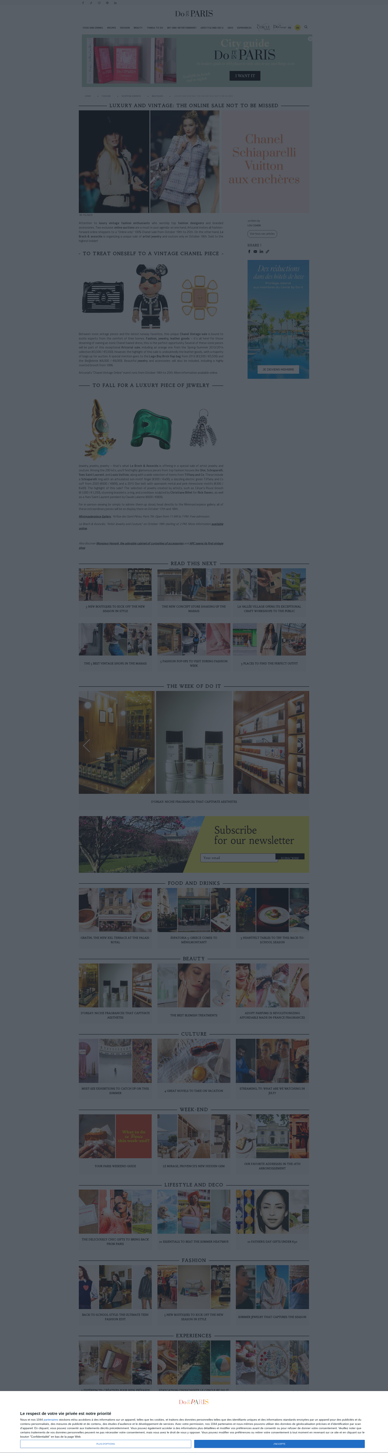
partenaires (51, 1419)
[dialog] (194, 1422)
